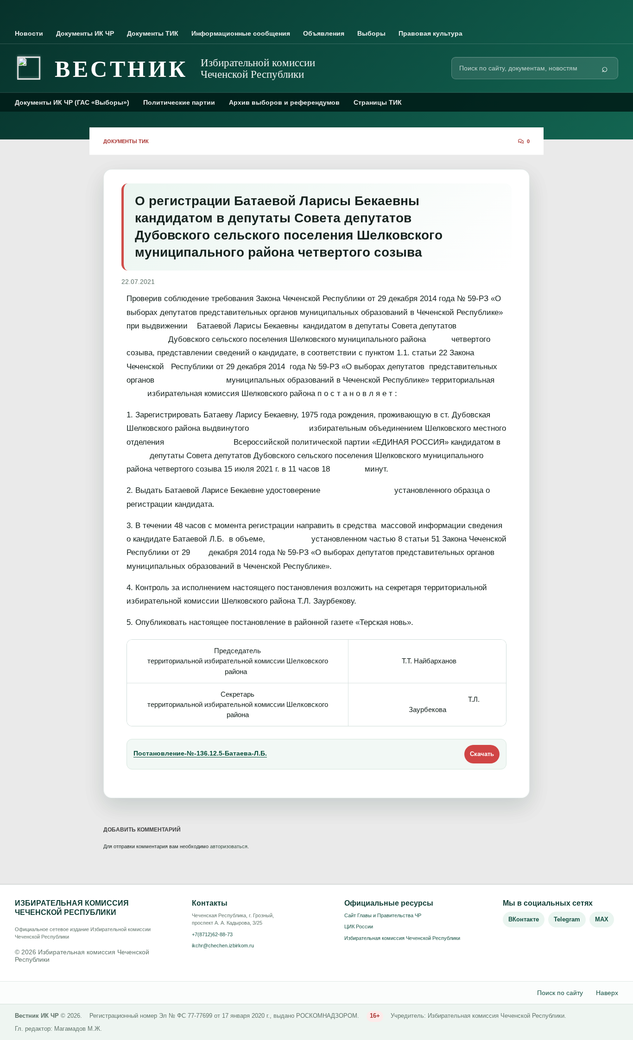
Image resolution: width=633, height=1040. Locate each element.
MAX (601, 919)
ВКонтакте (523, 919)
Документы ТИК (152, 33)
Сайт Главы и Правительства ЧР (382, 915)
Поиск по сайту (560, 992)
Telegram (567, 919)
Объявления (323, 33)
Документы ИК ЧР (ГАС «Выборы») (72, 102)
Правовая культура (430, 33)
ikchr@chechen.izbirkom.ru (223, 945)
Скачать (482, 753)
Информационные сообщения (240, 33)
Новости (29, 33)
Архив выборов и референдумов (284, 102)
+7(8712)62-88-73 (212, 934)
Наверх (607, 992)
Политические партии (179, 102)
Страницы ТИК (378, 102)
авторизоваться (228, 846)
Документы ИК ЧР (85, 33)
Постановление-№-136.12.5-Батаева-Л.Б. (200, 753)
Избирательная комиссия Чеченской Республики (402, 938)
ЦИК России (358, 926)
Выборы (371, 33)
